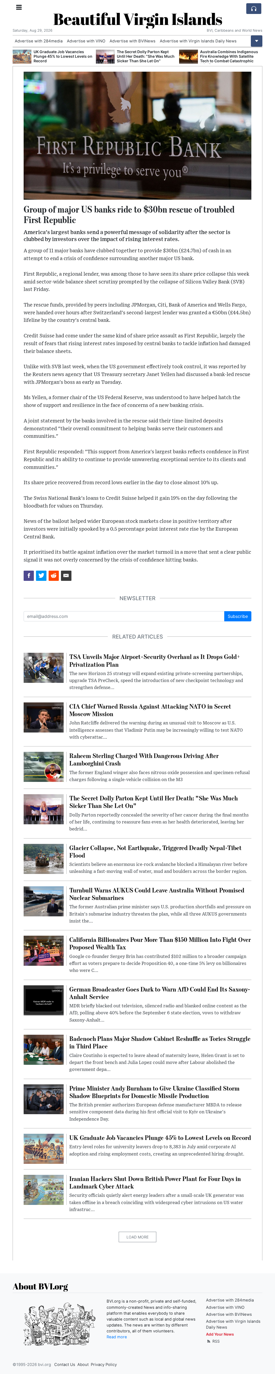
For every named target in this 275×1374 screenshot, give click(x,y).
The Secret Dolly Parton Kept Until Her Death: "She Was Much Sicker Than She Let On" (62, 56)
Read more (117, 1337)
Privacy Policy (104, 1364)
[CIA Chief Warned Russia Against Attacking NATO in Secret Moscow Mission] (188, 57)
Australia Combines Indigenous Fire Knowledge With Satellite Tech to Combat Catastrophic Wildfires (146, 58)
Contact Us (64, 1364)
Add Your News (220, 1334)
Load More (137, 1237)
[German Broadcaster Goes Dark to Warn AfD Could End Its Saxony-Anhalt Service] (44, 1000)
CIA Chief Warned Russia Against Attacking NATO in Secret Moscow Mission (230, 56)
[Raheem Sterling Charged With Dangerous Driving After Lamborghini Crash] (44, 766)
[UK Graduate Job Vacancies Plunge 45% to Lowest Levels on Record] (44, 1148)
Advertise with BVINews (132, 41)
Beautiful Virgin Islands (137, 19)
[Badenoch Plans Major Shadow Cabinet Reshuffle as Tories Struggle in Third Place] (44, 1049)
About (83, 1364)
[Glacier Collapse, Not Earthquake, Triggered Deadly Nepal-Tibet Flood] (44, 858)
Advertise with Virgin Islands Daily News (198, 41)
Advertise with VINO (86, 41)
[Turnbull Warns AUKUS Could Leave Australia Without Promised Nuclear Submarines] (44, 900)
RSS (215, 1341)
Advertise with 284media (39, 41)
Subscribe (238, 616)
